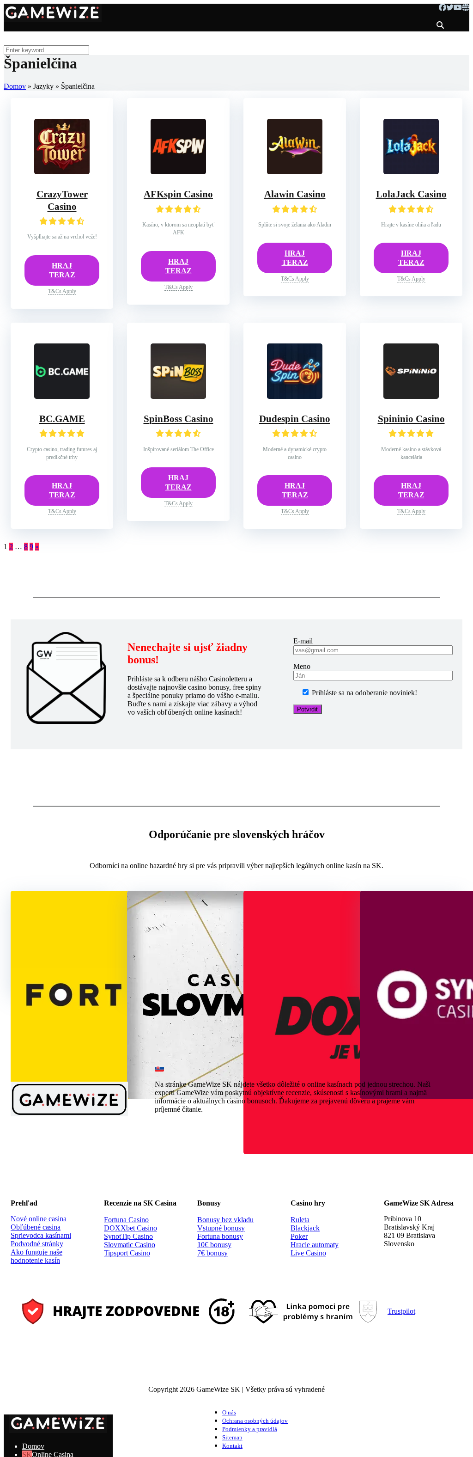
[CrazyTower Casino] (62, 172)
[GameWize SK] (53, 18)
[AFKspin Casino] (178, 172)
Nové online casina (39, 1219)
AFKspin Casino (178, 194)
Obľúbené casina (36, 1227)
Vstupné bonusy (221, 1228)
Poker (299, 1236)
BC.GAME (62, 418)
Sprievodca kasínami (41, 1235)
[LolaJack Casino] (411, 172)
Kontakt (232, 1446)
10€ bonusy (214, 1245)
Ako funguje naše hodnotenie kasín (36, 1256)
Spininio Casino (411, 418)
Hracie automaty (315, 1245)
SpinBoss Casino (178, 418)
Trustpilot (401, 1311)
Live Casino (308, 1253)
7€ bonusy (212, 1253)
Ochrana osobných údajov (255, 1421)
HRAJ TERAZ (62, 270)
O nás (229, 1412)
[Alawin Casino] (294, 172)
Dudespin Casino (294, 418)
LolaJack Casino (411, 194)
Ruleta (300, 1220)
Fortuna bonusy (220, 1236)
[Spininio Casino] (411, 396)
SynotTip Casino (128, 1236)
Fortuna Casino (126, 1220)
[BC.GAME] (62, 396)
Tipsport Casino (127, 1253)
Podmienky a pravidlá (249, 1429)
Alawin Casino (295, 194)
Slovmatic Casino (129, 1245)
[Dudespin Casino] (294, 396)
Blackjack (305, 1228)
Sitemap (232, 1437)
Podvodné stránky (37, 1244)
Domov (15, 86)
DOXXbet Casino (130, 1228)
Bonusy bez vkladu (225, 1220)
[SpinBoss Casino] (178, 396)
